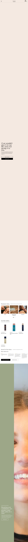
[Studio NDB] (14, 1)
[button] (1, 1)
